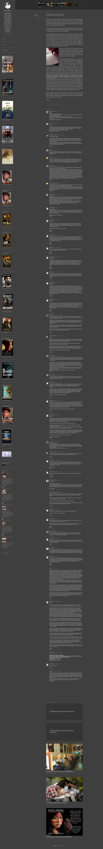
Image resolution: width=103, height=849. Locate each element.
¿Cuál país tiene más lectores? (56, 803)
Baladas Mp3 (51, 652)
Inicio (40, 7)
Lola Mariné (51, 441)
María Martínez (52, 194)
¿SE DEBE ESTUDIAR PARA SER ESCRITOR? (62, 711)
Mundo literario (37, 17)
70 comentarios (52, 773)
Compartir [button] (36, 12)
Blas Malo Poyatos (52, 531)
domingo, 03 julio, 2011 (56, 157)
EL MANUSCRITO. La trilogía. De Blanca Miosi (7, 537)
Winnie (50, 150)
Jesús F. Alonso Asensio (53, 183)
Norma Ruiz (51, 111)
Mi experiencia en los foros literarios (59, 771)
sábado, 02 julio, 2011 (57, 111)
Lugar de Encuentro (6, 488)
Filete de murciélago (6, 510)
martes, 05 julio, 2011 (58, 556)
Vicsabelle (51, 314)
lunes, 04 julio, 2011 (63, 492)
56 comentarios (52, 804)
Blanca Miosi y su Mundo (51, 3)
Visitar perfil (8, 33)
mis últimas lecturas (6, 473)
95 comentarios (56, 734)
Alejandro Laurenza (53, 335)
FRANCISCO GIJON (53, 134)
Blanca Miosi (51, 207)
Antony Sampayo (52, 480)
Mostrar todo (4, 547)
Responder (51, 121)
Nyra (50, 123)
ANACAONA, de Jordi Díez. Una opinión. (59, 837)
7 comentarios (52, 838)
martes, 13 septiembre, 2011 (57, 671)
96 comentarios (56, 713)
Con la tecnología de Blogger (60, 845)
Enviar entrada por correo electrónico (56, 104)
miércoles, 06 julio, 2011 (58, 601)
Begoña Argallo (52, 165)
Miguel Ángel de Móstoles (54, 492)
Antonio (50, 157)
